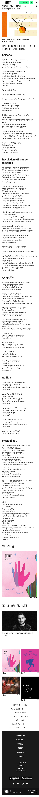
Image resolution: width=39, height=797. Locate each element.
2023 (18, 673)
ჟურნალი (20, 752)
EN (36, 3)
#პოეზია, (9, 40)
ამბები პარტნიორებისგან (14, 6)
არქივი (21, 756)
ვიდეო (20, 748)
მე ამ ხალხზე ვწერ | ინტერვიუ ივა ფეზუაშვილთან (17, 633)
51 (5, 695)
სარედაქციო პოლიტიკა (20, 709)
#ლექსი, (14, 40)
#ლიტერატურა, (5, 42)
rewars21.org (21, 771)
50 (24, 700)
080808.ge (21, 766)
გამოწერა (24, 2)
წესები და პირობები (20, 724)
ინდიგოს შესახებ (20, 705)
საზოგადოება (20, 740)
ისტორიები (20, 735)
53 (5, 673)
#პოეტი (11, 42)
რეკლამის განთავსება (20, 717)
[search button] (36, 6)
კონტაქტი (20, 720)
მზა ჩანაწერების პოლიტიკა (20, 728)
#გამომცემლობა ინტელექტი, (23, 40)
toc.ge (20, 768)
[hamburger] (3, 2)
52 (24, 673)
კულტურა (20, 744)
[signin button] (31, 2)
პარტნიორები (20, 713)
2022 (38, 700)
